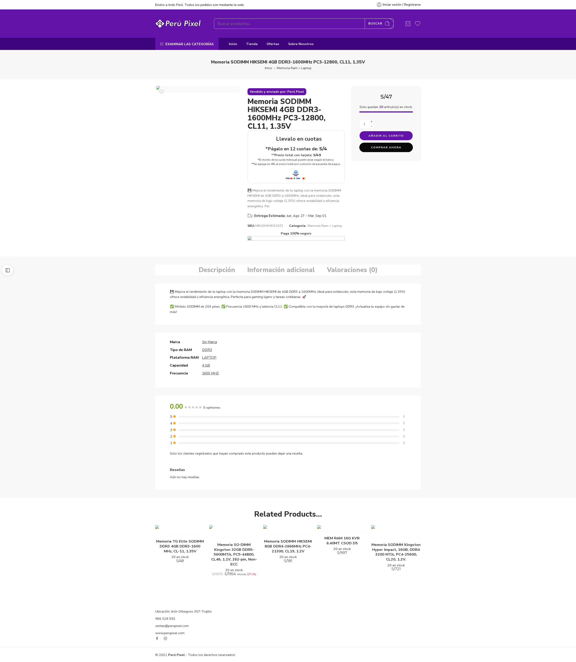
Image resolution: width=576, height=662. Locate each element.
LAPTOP (209, 357)
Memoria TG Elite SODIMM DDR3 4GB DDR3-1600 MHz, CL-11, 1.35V (180, 546)
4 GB (206, 365)
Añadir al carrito (386, 135)
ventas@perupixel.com (172, 626)
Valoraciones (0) (352, 270)
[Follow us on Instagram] (165, 638)
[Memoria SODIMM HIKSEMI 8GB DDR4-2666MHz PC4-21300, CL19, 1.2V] (288, 530)
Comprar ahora (386, 147)
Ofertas (273, 44)
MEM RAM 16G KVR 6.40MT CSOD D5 (342, 541)
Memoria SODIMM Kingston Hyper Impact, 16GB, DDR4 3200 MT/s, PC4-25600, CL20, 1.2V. (396, 552)
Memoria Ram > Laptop (294, 68)
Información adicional (281, 270)
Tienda (252, 44)
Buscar (375, 24)
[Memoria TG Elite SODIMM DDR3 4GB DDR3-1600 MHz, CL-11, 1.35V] (180, 530)
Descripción (217, 270)
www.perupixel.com (169, 633)
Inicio (233, 44)
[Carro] (408, 23)
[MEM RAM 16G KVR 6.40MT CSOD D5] (342, 528)
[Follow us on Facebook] (157, 638)
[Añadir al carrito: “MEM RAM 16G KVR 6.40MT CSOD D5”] (338, 527)
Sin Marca (209, 342)
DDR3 (207, 349)
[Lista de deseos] (161, 91)
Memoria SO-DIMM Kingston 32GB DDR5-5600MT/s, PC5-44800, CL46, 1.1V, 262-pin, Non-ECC (234, 554)
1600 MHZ (210, 373)
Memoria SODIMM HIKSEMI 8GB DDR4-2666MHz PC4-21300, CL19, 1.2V (288, 546)
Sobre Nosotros (301, 44)
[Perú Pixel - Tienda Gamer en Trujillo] (179, 23)
